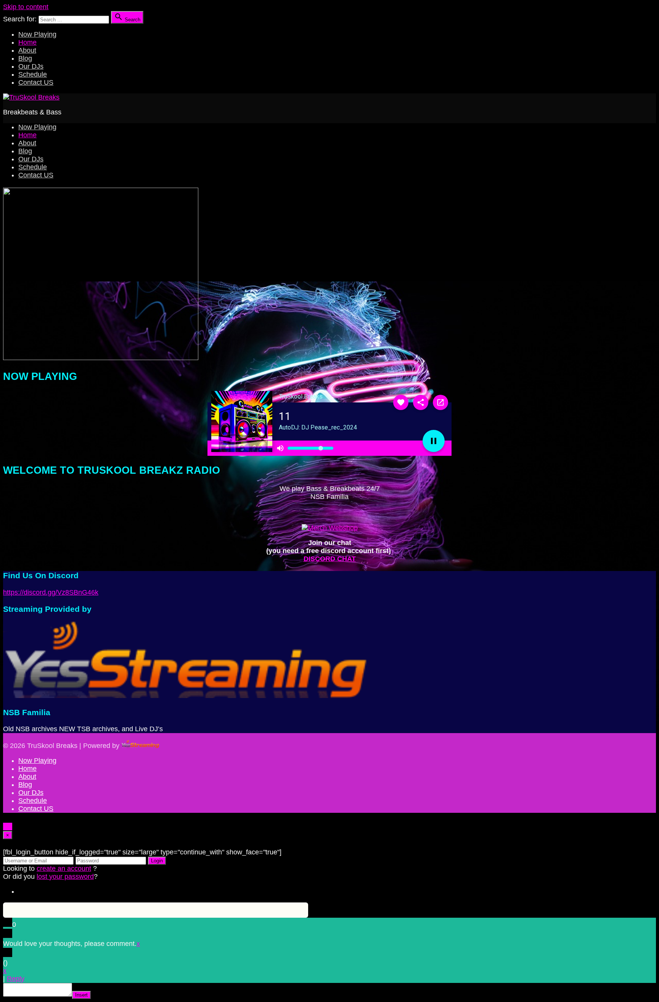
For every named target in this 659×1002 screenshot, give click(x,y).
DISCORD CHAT (330, 559)
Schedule (32, 74)
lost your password (65, 876)
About (27, 50)
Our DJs (30, 66)
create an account (64, 868)
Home (27, 42)
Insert (81, 995)
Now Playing (37, 34)
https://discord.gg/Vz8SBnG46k (50, 592)
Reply (15, 979)
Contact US (35, 82)
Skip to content (25, 7)
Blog (25, 58)
